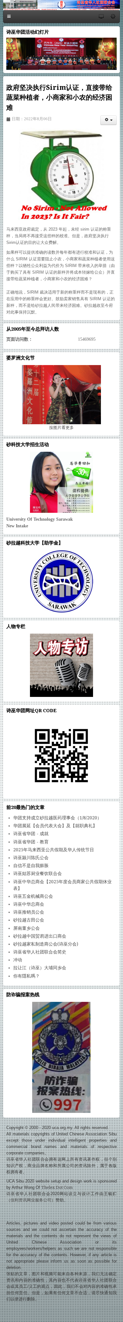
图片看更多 (61, 427)
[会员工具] (108, 120)
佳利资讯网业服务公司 (30, 1200)
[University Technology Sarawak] (61, 482)
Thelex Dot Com (57, 1187)
